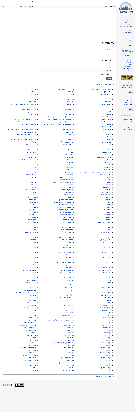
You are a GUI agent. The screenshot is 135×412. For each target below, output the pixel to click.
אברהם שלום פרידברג (67, 270)
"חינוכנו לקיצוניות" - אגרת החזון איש (100, 89)
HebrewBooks (106, 117)
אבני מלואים (70, 132)
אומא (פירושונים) (30, 275)
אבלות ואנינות (107, 328)
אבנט (72, 94)
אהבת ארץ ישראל (30, 197)
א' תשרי (109, 139)
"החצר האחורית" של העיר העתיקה (100, 87)
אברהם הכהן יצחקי (68, 227)
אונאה (34, 297)
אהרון (34, 205)
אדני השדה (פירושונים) (29, 159)
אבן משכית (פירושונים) (66, 89)
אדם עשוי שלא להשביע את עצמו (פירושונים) (22, 129)
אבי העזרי (108, 235)
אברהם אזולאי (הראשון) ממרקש (64, 202)
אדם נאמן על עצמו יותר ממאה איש (25, 119)
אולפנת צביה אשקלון (29, 270)
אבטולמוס (108, 227)
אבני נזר (71, 134)
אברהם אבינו (70, 192)
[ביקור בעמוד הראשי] (125, 8)
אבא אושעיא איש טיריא (104, 169)
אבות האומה (107, 205)
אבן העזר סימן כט (105, 345)
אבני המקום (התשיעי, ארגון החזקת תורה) (61, 122)
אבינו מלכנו (107, 302)
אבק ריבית (70, 162)
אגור (72, 322)
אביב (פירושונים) (106, 247)
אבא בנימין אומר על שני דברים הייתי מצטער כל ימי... (94, 172)
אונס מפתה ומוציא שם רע (28, 325)
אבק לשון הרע (69, 157)
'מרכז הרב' (108, 102)
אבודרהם (108, 197)
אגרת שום (71, 368)
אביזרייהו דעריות (106, 272)
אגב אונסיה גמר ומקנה (67, 297)
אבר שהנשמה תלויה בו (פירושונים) (63, 182)
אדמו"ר (34, 142)
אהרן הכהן (33, 217)
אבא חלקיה (107, 177)
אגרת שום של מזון (68, 370)
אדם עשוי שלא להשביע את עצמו (26, 127)
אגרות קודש (70, 340)
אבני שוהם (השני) (68, 144)
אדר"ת (34, 172)
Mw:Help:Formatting (104, 122)
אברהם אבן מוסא (68, 195)
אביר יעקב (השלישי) (105, 307)
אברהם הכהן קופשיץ (67, 230)
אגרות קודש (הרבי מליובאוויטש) (64, 343)
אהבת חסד (32, 200)
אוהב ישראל (32, 235)
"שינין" (109, 99)
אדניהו (34, 167)
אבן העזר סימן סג (106, 358)
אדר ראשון (33, 184)
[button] (105, 6)
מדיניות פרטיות (110, 384)
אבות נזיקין (108, 220)
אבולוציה (108, 200)
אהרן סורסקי (32, 225)
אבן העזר (108, 338)
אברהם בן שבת (69, 217)
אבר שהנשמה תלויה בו (67, 180)
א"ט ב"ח (108, 134)
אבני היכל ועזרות (68, 107)
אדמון (34, 154)
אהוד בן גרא (32, 202)
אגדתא (71, 317)
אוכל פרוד (33, 265)
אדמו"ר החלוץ (32, 149)
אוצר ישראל (32, 353)
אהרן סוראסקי (32, 222)
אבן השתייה (107, 373)
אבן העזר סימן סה (105, 363)
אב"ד (109, 147)
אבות (109, 202)
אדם (34, 99)
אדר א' (34, 177)
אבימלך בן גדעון (106, 292)
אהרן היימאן (32, 215)
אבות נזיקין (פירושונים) (104, 222)
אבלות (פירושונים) (105, 325)
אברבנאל (71, 184)
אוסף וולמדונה (31, 335)
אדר (35, 169)
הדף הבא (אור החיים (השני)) (105, 84)
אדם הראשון (32, 112)
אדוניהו (34, 97)
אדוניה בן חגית (31, 94)
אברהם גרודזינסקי (68, 220)
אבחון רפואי (107, 225)
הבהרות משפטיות (91, 384)
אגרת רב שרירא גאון (67, 358)
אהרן (34, 212)
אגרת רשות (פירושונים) (66, 363)
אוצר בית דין (32, 343)
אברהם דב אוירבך (68, 225)
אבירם (109, 312)
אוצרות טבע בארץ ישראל (28, 355)
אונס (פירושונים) (31, 320)
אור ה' (34, 368)
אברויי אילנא (70, 280)
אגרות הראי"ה (69, 330)
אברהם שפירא (69, 275)
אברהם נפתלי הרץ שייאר (66, 252)
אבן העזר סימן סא (105, 353)
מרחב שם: (108, 67)
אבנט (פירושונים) (68, 97)
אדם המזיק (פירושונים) (29, 109)
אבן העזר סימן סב (105, 355)
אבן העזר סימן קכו (105, 368)
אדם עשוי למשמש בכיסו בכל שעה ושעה (23, 122)
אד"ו (35, 87)
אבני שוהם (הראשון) (67, 142)
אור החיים (33, 370)
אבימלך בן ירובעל (106, 295)
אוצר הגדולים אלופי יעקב (28, 348)
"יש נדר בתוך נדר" (105, 94)
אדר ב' (34, 180)
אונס (34, 315)
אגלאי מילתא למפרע (67, 325)
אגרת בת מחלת (69, 348)
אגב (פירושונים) (69, 295)
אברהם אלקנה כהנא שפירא (65, 210)
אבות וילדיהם (107, 212)
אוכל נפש (33, 262)
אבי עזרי (108, 237)
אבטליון (109, 230)
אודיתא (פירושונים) (30, 232)
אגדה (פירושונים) (68, 310)
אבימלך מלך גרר (106, 297)
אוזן (35, 242)
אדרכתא (33, 192)
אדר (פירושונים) (31, 174)
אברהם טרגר (70, 235)
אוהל (34, 237)
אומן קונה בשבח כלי (30, 290)
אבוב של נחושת (106, 187)
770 (110, 109)
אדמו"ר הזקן (32, 147)
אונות (34, 310)
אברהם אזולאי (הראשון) (66, 200)
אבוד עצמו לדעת (106, 192)
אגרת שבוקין (70, 365)
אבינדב (109, 300)
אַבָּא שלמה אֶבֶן (106, 142)
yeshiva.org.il (128, 56)
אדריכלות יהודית (31, 190)
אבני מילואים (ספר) (67, 129)
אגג (73, 300)
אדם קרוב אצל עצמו (30, 132)
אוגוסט (34, 227)
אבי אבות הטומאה (105, 232)
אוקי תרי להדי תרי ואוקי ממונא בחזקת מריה (22, 363)
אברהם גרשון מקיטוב (67, 222)
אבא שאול (108, 180)
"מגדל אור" (108, 97)
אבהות (109, 182)
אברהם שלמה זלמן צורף (66, 272)
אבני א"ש (71, 99)
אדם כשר (33, 114)
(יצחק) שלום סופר (105, 104)
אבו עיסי (108, 184)
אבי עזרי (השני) (106, 242)
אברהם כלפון (70, 242)
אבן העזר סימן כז (106, 343)
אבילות (109, 280)
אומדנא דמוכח (31, 285)
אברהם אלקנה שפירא (67, 212)
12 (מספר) (108, 107)
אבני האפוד (70, 102)
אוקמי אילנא (32, 365)
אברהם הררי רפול (68, 232)
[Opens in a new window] (7, 385)
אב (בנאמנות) (107, 149)
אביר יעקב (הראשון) (105, 305)
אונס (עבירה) (32, 317)
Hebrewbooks (106, 119)
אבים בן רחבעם (106, 285)
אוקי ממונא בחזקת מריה (28, 360)
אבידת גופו (108, 262)
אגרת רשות (70, 360)
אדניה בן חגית (31, 164)
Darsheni (108, 114)
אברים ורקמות (69, 282)
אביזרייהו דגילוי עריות (104, 267)
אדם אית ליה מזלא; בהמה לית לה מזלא (23, 104)
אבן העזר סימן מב (105, 350)
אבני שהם (71, 137)
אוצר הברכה (32, 345)
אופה (34, 338)
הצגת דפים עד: (107, 60)
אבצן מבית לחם (69, 154)
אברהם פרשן (70, 260)
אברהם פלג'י (70, 255)
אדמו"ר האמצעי (31, 144)
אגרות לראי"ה (69, 335)
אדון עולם (33, 89)
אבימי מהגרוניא (106, 287)
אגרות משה (70, 338)
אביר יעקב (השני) (106, 310)
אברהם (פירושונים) (68, 190)
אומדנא (34, 277)
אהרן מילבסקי (32, 220)
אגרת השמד (70, 350)
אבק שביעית (70, 164)
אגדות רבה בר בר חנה (67, 315)
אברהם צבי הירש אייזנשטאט (65, 262)
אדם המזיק (32, 107)
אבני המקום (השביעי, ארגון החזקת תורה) (61, 117)
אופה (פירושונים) (31, 340)
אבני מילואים (70, 127)
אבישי (109, 315)
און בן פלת (33, 295)
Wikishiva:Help (106, 127)
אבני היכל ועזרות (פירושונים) (65, 109)
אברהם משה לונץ (68, 247)
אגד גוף (71, 302)
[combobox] (75, 70)
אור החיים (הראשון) (30, 373)
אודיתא (34, 230)
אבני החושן (70, 104)
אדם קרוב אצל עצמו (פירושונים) (26, 134)
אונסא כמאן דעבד (30, 330)
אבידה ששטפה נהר (105, 260)
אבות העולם (107, 210)
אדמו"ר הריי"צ (31, 152)
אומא (34, 272)
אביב (109, 245)
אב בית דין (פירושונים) (104, 157)
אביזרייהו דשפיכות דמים (103, 275)
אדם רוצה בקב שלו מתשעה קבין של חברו (23, 139)
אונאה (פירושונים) (30, 302)
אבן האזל (108, 330)
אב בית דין (108, 154)
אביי (110, 277)
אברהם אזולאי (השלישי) (66, 205)
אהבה (34, 195)
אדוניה (34, 92)
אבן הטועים (107, 333)
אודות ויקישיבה (101, 384)
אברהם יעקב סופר (68, 240)
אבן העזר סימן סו (106, 365)
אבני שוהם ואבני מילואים (66, 147)
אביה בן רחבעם (106, 265)
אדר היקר (33, 182)
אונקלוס (33, 333)
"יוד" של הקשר (107, 92)
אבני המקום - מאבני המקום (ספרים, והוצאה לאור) (58, 124)
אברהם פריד (70, 257)
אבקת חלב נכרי (69, 167)
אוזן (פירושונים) (31, 245)
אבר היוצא (70, 169)
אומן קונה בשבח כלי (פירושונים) (26, 292)
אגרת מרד (70, 355)
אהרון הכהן (32, 210)
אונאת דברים (32, 305)
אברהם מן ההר (69, 245)
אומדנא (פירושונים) (30, 282)
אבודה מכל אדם (106, 195)
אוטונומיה (33, 250)
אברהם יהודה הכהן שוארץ (65, 237)
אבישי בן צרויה (106, 317)
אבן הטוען (108, 335)
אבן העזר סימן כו (106, 340)
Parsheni (108, 124)
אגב (72, 292)
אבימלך (109, 290)
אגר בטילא (70, 328)
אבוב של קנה (107, 190)
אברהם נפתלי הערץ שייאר (65, 250)
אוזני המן (33, 247)
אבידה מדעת (107, 257)
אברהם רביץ (70, 265)
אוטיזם (34, 252)
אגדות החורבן (69, 312)
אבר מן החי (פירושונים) (66, 177)
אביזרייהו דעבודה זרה (104, 270)
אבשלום (71, 285)
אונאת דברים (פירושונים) (28, 307)
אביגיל (109, 250)
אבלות (109, 322)
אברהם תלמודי (69, 277)
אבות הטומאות (106, 207)
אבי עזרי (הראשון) (105, 240)
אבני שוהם (70, 139)
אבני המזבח (70, 114)
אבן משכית (70, 87)
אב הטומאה (107, 159)
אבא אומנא (107, 167)
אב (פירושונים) (106, 152)
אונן (35, 312)
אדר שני (33, 187)
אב (110, 144)
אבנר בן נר (70, 149)
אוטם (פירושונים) (30, 260)
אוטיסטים (33, 255)
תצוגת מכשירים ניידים (79, 384)
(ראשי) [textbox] (108, 70)
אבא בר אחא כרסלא (105, 174)
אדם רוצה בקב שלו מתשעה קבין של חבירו (23, 137)
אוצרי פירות (32, 358)
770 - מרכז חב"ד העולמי (103, 112)
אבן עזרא (71, 92)
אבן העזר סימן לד (106, 348)
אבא (110, 164)
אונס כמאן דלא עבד (30, 322)
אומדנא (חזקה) (31, 280)
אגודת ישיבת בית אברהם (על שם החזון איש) (60, 320)
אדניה (34, 162)
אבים (109, 282)
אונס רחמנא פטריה (30, 328)
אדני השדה (32, 157)
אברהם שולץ (70, 267)
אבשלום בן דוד (69, 287)
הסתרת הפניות (104, 74)
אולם (34, 267)
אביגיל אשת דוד (106, 252)
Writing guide (107, 129)
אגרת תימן (70, 373)
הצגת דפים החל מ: (106, 53)
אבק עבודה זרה (69, 159)
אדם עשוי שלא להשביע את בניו (26, 124)
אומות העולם (32, 287)
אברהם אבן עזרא (68, 197)
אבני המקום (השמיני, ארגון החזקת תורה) (61, 119)
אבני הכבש (70, 112)
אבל (110, 320)
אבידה (109, 255)
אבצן (72, 152)
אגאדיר (71, 290)
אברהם (71, 187)
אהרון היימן (32, 207)
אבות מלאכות (107, 217)
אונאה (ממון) (32, 300)
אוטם (34, 257)
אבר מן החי (70, 174)
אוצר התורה (32, 350)
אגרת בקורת (70, 345)
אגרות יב (71, 333)
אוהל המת (33, 240)
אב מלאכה (108, 162)
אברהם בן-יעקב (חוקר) (67, 215)
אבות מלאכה (107, 215)
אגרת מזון (71, 353)
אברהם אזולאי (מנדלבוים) (65, 207)
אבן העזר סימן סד (105, 360)
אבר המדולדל (69, 172)
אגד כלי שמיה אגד (68, 305)
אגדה (72, 307)
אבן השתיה (107, 370)
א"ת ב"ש (108, 137)
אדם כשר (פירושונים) (29, 117)
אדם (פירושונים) (31, 102)
